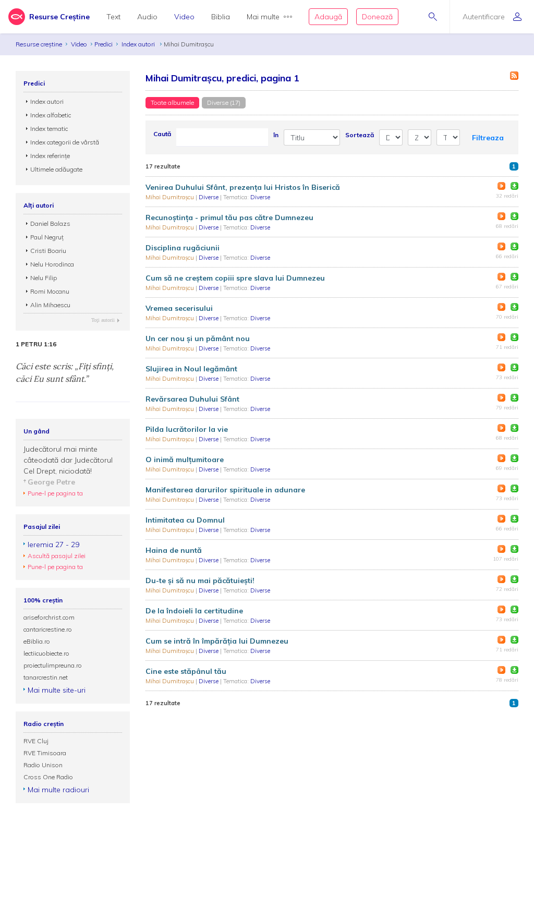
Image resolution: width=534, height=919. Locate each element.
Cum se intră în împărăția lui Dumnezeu (216, 641)
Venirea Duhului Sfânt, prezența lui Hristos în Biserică (242, 187)
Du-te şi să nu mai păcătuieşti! (199, 580)
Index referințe (50, 156)
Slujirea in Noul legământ (191, 368)
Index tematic (49, 128)
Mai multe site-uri (57, 690)
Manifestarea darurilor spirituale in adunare (225, 489)
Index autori (139, 44)
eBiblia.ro (36, 641)
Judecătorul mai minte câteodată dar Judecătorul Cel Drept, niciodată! (68, 460)
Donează (377, 16)
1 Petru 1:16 (36, 344)
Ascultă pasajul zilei (57, 556)
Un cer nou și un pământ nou (197, 338)
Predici (103, 44)
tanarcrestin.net (45, 677)
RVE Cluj (35, 741)
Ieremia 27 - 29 (53, 544)
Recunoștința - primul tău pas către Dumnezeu (229, 217)
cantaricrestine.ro (47, 629)
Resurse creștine (39, 44)
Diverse (209, 197)
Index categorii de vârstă (64, 142)
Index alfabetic (50, 115)
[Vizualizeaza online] (501, 186)
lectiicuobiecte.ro (46, 653)
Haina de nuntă (173, 550)
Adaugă (328, 16)
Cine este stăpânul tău (185, 671)
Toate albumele (172, 102)
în (275, 135)
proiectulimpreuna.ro (52, 665)
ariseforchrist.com (49, 617)
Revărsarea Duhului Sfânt (192, 399)
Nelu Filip (43, 278)
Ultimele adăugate (56, 169)
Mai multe (263, 16)
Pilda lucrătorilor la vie (186, 429)
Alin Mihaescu (50, 305)
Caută (162, 134)
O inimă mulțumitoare (184, 459)
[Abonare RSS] (514, 75)
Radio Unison (43, 765)
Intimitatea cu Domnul (185, 520)
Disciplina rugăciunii (182, 247)
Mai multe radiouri (58, 789)
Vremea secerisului (179, 308)
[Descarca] (514, 186)
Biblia (220, 16)
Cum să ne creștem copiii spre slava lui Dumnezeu (235, 278)
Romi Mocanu (49, 291)
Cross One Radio (48, 777)
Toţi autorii (103, 320)
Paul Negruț (47, 237)
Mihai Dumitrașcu (170, 197)
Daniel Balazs (50, 223)
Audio (147, 16)
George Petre (51, 482)
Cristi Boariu (48, 251)
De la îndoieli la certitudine (194, 610)
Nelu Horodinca (52, 264)
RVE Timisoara (44, 753)
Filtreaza (488, 137)
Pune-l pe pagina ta (55, 493)
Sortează (359, 135)
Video (184, 16)
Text (113, 16)
